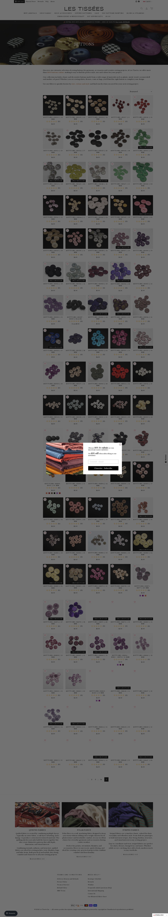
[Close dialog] (120, 444)
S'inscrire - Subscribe (103, 468)
